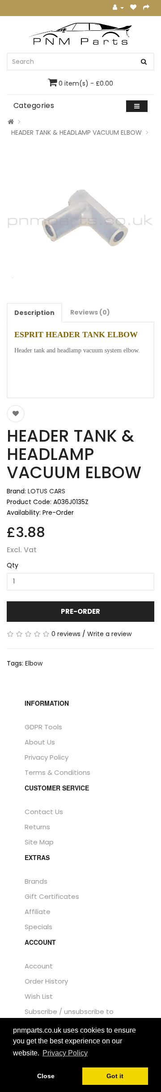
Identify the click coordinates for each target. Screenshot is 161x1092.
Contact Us (44, 811)
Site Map (39, 842)
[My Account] (118, 7)
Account (39, 966)
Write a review (109, 633)
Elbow (33, 663)
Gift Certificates (52, 896)
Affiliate (38, 911)
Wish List (39, 996)
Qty (12, 565)
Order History (46, 981)
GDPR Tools (43, 727)
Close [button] (46, 1076)
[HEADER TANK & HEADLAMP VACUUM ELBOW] (80, 220)
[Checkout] (146, 7)
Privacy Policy (46, 757)
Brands (36, 881)
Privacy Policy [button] (65, 1053)
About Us (40, 742)
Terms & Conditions (57, 772)
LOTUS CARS (46, 491)
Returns (37, 826)
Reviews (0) (90, 312)
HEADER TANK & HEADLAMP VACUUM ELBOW (76, 132)
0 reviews (65, 633)
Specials (38, 926)
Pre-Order (80, 611)
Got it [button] (114, 1076)
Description (34, 312)
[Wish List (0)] (133, 7)
